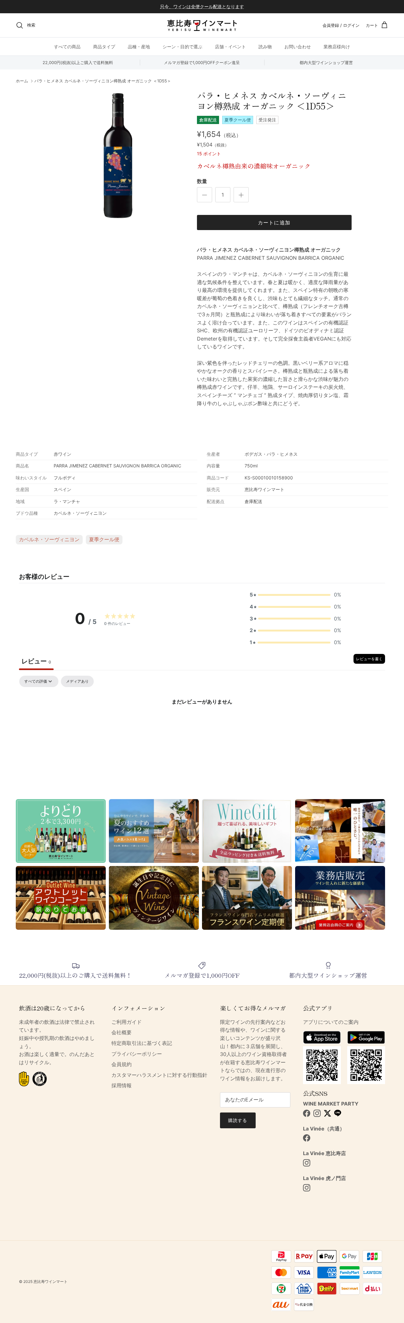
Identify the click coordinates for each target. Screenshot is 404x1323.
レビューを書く (369, 658)
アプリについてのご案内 (331, 1022)
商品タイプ (104, 46)
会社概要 (121, 1032)
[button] (295, 595)
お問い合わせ (297, 46)
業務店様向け (337, 46)
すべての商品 (67, 46)
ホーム (22, 81)
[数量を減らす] (204, 194)
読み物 (265, 46)
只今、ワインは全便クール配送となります (202, 6)
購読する (237, 1120)
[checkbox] (77, 681)
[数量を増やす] (241, 194)
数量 (202, 181)
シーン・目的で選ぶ (182, 46)
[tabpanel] (202, 722)
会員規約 (121, 1064)
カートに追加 (274, 222)
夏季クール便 (104, 539)
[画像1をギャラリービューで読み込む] (118, 155)
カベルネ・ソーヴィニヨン (49, 539)
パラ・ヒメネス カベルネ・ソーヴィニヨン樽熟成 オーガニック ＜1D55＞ (102, 81)
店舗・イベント (230, 46)
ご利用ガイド (126, 1022)
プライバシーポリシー (136, 1054)
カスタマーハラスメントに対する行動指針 (159, 1075)
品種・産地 (139, 46)
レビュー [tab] (36, 661)
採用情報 (121, 1085)
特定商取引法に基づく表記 (141, 1043)
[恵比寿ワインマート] (202, 25)
